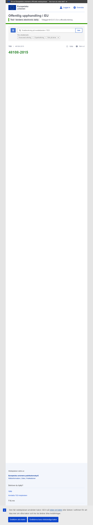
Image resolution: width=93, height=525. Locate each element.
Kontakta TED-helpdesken (17, 495)
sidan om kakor (56, 510)
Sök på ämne (52, 37)
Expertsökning (39, 37)
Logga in (66, 7)
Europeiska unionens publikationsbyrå (23, 476)
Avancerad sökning (25, 37)
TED (10, 46)
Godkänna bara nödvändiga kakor (43, 519)
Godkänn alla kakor (17, 519)
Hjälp (10, 491)
